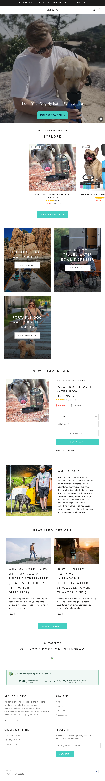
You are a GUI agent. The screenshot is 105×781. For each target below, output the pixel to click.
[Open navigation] (5, 10)
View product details (65, 450)
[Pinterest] (17, 720)
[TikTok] (29, 720)
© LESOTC (11, 770)
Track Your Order (12, 735)
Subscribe (65, 754)
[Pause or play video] (100, 119)
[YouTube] (23, 720)
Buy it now (77, 442)
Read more (14, 614)
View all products (52, 214)
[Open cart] (100, 9)
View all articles (52, 626)
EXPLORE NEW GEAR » (52, 115)
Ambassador (61, 715)
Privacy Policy (10, 744)
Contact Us (61, 710)
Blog (58, 701)
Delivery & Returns (13, 740)
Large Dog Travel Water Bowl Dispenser (74, 391)
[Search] (94, 10)
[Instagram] (11, 720)
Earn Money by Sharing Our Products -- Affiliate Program (52, 3)
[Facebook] (5, 720)
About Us (60, 706)
